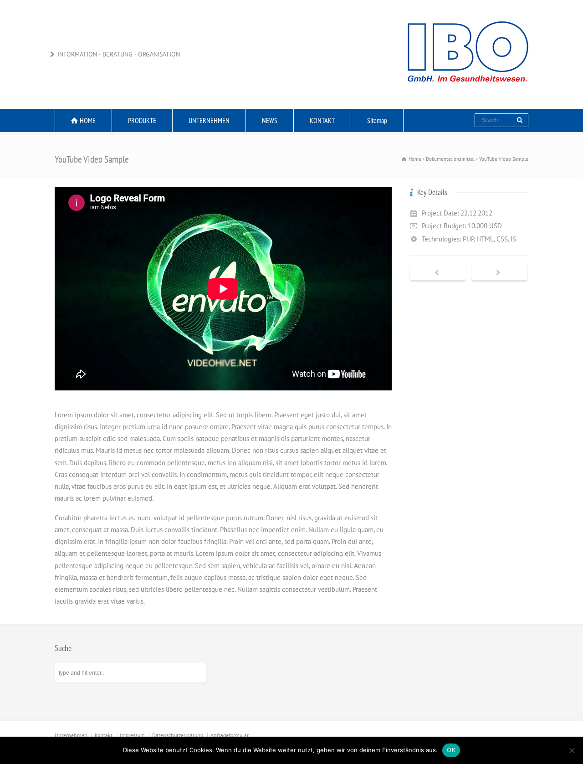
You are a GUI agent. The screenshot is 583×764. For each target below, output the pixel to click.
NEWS (269, 120)
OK (451, 750)
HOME (88, 120)
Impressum (132, 735)
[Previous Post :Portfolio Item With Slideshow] (437, 273)
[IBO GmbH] (467, 91)
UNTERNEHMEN (209, 120)
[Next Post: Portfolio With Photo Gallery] (499, 273)
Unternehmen (71, 735)
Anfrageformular (229, 735)
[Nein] (571, 750)
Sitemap (377, 120)
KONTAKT (322, 120)
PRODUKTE (142, 120)
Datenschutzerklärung (177, 735)
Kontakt (104, 735)
